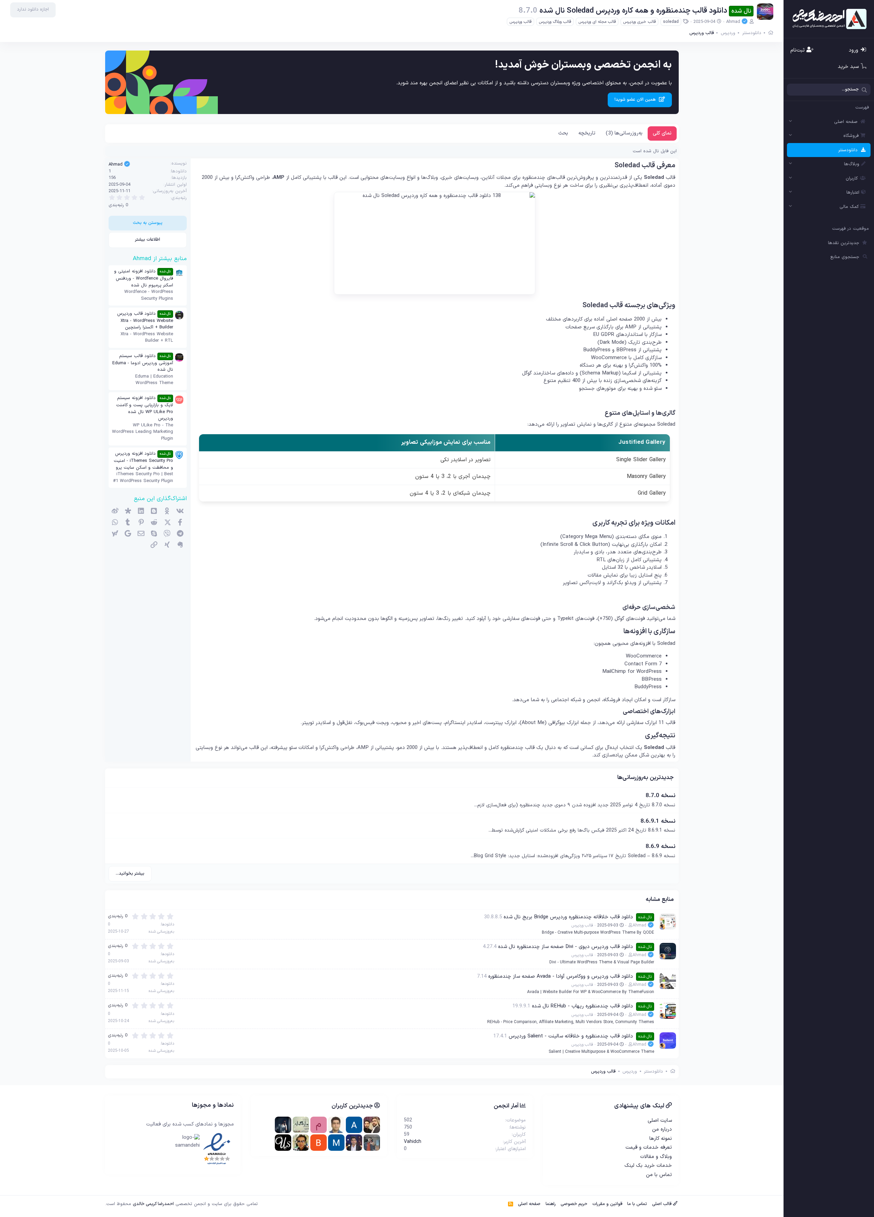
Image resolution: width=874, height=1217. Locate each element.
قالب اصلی (662, 1204)
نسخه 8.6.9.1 (657, 821)
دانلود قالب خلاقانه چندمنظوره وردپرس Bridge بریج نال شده (568, 917)
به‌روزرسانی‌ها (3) (624, 133)
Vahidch (412, 1141)
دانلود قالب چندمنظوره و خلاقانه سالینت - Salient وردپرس (571, 1036)
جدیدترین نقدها (843, 243)
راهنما (551, 1204)
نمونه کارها (660, 1139)
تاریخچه (586, 133)
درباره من (662, 1129)
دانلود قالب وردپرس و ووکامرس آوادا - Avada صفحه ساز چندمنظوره (560, 976)
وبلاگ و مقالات (656, 1157)
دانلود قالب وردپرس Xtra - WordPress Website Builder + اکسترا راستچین (145, 320)
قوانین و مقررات (607, 1204)
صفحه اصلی (846, 121)
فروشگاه (851, 135)
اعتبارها (852, 192)
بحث (563, 133)
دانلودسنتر (848, 150)
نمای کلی (662, 133)
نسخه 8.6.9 (660, 846)
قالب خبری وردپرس (639, 22)
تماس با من (659, 1175)
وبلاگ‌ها (851, 164)
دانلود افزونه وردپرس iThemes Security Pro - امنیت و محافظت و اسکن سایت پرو (143, 460)
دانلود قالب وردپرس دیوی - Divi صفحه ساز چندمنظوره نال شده (565, 947)
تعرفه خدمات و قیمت (648, 1147)
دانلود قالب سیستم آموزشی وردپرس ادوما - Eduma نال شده (142, 363)
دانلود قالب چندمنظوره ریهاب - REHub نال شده (582, 1006)
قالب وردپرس (520, 22)
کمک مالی (849, 206)
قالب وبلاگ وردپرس (555, 22)
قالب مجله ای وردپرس (597, 22)
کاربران (852, 178)
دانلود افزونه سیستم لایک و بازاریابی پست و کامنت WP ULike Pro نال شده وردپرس (144, 408)
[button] (790, 122)
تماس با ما (637, 1204)
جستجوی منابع (844, 257)
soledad (671, 22)
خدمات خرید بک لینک (648, 1166)
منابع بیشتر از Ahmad (160, 258)
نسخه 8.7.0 (660, 795)
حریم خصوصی (574, 1204)
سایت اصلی (660, 1120)
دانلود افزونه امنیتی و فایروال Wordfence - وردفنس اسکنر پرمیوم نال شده (143, 278)
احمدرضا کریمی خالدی (153, 1204)
